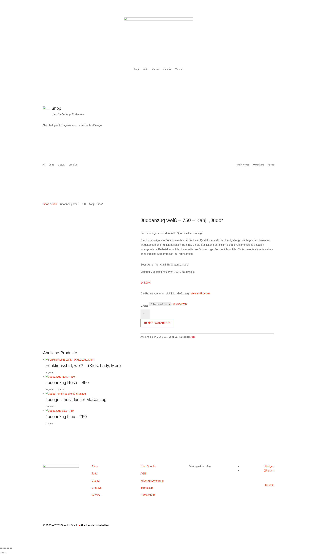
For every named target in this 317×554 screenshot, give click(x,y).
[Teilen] (8, 548)
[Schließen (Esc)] (11, 548)
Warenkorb (258, 165)
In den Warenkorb (157, 323)
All (44, 165)
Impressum (147, 487)
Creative (167, 69)
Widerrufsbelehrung (152, 480)
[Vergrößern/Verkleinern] (1, 548)
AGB (143, 473)
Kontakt (269, 485)
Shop (137, 69)
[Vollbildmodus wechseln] (4, 548)
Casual (155, 69)
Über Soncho (148, 466)
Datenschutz (148, 495)
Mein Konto (243, 165)
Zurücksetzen (179, 304)
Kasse (271, 165)
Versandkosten (200, 293)
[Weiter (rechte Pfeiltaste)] (4, 552)
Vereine (179, 69)
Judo (145, 69)
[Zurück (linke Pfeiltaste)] (1, 552)
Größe (144, 305)
